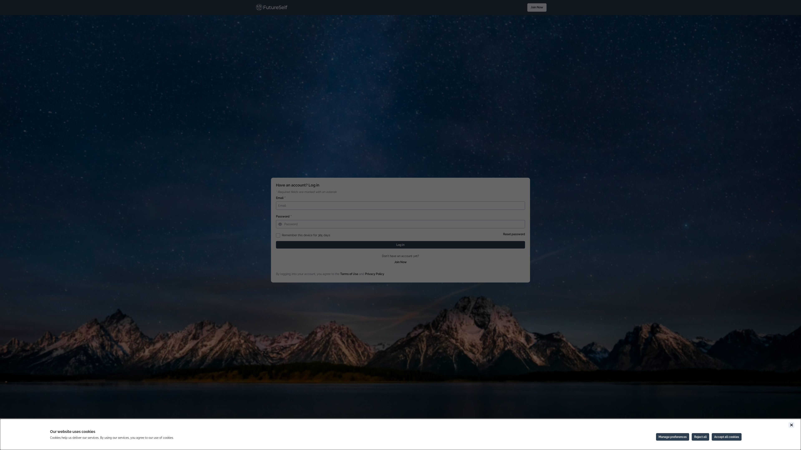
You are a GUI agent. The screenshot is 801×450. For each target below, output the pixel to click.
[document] (400, 434)
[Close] (791, 425)
